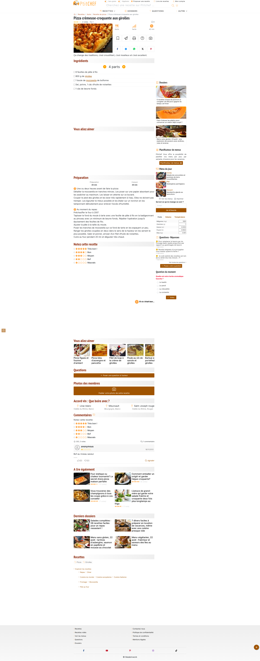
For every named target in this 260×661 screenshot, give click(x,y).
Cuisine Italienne (120, 577)
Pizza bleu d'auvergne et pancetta (99, 360)
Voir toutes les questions (177, 262)
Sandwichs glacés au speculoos (175, 193)
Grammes (161, 224)
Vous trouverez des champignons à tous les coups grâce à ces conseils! (102, 495)
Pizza (79, 562)
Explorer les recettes (83, 569)
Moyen (90, 256)
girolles (88, 76)
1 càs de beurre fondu (86, 88)
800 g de (84, 76)
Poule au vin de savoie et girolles (135, 360)
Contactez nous (139, 629)
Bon (89, 252)
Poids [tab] (160, 217)
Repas (82, 572)
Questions (157, 11)
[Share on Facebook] (117, 49)
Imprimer (179, 199)
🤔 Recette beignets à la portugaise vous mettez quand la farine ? (170, 250)
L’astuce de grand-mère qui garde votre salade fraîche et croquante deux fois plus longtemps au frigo (134, 497)
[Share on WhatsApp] (134, 49)
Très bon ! (92, 249)
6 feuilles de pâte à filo (87, 72)
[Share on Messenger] (125, 49)
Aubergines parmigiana (176, 184)
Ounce (160, 227)
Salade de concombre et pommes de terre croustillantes (176, 177)
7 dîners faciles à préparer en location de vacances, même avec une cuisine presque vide (142, 525)
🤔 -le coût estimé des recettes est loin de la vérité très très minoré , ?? (171, 257)
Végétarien (125, 1)
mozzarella (91, 80)
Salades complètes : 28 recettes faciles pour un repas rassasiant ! (101, 524)
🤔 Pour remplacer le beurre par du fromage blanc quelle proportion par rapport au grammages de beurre (170, 243)
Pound (160, 230)
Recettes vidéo (80, 632)
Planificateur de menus (170, 163)
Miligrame (162, 221)
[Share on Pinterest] (151, 49)
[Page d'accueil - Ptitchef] (75, 14)
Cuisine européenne (104, 577)
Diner (89, 572)
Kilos (160, 233)
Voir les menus (167, 199)
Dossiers (132, 11)
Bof (89, 259)
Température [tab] (179, 217)
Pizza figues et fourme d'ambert (81, 360)
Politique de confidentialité (143, 632)
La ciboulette (164, 289)
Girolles (88, 562)
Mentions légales (139, 640)
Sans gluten (112, 1)
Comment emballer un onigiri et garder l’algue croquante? (143, 476)
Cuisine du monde (87, 577)
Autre (181, 11)
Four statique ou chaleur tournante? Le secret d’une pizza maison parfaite (102, 478)
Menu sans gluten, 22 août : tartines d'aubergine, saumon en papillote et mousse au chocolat (102, 542)
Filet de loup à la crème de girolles (116, 360)
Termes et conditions (141, 636)
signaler (150, 460)
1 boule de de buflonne (92, 80)
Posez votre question (172, 266)
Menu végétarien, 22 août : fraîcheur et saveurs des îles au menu (142, 541)
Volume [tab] (168, 217)
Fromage (83, 582)
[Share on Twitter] (142, 49)
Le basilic (163, 282)
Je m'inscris (171, 210)
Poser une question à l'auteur (115, 375)
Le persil (162, 286)
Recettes (107, 11)
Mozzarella (93, 582)
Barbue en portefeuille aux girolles (153, 360)
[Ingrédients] (4, 330)
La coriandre (164, 292)
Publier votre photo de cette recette (114, 393)
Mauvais (91, 262)
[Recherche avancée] (177, 6)
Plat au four (84, 587)
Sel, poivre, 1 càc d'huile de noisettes (93, 84)
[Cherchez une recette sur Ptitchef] (173, 5)
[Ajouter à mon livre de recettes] (118, 38)
